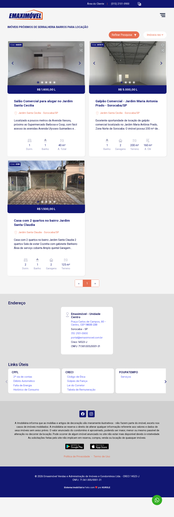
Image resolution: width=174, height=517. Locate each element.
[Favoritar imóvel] (81, 45)
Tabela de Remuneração (81, 389)
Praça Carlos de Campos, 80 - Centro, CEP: (88, 323)
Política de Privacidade (77, 456)
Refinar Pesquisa (122, 34)
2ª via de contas (22, 376)
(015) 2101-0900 (120, 3)
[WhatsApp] (157, 500)
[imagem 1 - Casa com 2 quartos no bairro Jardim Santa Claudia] (46, 183)
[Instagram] (91, 414)
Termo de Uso (101, 456)
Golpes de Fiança (77, 380)
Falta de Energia (22, 385)
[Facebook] (82, 414)
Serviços (126, 376)
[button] (139, 4)
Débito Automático (24, 380)
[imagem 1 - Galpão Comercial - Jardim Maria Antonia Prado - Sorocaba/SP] (128, 63)
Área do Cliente (95, 3)
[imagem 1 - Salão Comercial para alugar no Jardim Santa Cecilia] (46, 63)
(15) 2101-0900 (79, 333)
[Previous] (13, 63)
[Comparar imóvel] (81, 50)
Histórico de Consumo (26, 389)
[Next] (79, 63)
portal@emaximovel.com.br (87, 337)
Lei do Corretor (76, 385)
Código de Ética (76, 376)
